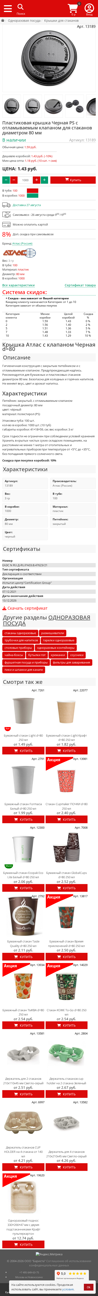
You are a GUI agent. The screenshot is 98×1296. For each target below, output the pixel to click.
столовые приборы (18, 648)
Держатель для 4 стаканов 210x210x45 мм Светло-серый (66, 1154)
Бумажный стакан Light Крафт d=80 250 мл (66, 737)
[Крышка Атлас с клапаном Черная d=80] (11, 106)
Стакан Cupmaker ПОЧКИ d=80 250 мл (67, 806)
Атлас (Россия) (22, 243)
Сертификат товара (80, 285)
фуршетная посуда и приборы (26, 662)
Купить (26, 751)
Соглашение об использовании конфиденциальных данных (60, 1263)
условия (68, 1289)
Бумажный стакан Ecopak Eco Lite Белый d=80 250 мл (23, 875)
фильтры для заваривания (71, 662)
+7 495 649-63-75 (29, 1272)
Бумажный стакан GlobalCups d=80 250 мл (66, 875)
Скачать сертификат (26, 608)
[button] (89, 8)
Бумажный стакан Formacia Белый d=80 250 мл (23, 806)
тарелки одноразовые (58, 640)
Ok (88, 1287)
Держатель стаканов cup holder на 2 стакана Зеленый (66, 1081)
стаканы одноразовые (20, 633)
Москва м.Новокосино (29, 1277)
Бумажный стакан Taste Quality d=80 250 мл (23, 943)
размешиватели (52, 633)
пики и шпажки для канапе (24, 670)
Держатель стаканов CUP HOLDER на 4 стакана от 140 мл (23, 1151)
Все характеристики (18, 285)
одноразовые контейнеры (56, 648)
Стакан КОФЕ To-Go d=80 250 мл (66, 1012)
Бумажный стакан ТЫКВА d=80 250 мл (23, 1012)
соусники (76, 655)
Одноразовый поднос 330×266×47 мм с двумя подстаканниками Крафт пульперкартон (23, 1227)
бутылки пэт (37, 655)
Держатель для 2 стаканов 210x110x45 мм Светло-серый (23, 1081)
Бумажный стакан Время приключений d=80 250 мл (66, 943)
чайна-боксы (14, 655)
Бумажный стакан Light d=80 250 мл (23, 737)
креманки (58, 655)
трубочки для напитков (21, 640)
